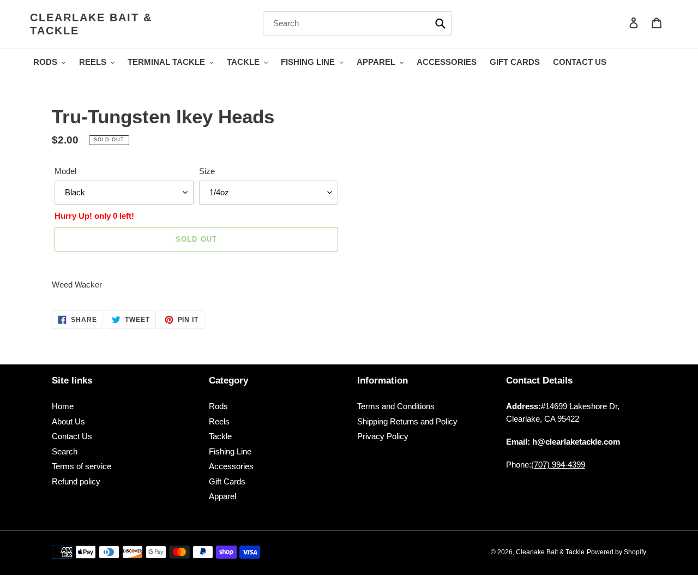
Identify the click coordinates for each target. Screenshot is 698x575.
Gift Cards (227, 481)
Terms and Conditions (396, 406)
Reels (219, 421)
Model (65, 171)
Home (63, 406)
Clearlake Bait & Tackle (91, 24)
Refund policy (76, 481)
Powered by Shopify (616, 552)
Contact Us (72, 436)
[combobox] (357, 23)
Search (64, 451)
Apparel (222, 496)
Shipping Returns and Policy (407, 421)
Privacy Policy (382, 436)
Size (207, 171)
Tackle (220, 436)
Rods (218, 406)
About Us (68, 421)
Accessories (231, 466)
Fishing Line (230, 451)
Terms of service (81, 466)
